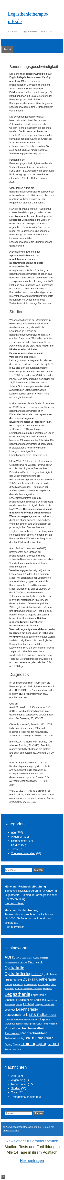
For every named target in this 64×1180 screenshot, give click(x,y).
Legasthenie (17, 994)
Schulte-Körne (34, 1038)
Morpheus (10, 1023)
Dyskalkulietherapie (39, 979)
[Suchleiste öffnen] (3, 42)
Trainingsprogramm (40, 1043)
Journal (18, 989)
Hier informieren (14, 903)
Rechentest (12, 1033)
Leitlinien (19, 1005)
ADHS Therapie (40, 958)
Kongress (47, 989)
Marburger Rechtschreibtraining (21, 1019)
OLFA (39, 1024)
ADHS (10, 957)
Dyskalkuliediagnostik (23, 973)
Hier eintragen (32, 1160)
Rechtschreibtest (33, 1033)
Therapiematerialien (23, 853)
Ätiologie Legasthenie (13, 1049)
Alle (13, 832)
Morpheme (44, 1019)
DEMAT (23, 963)
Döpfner (8, 984)
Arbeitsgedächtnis (12, 963)
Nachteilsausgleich (26, 1023)
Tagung (8, 1044)
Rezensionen (19, 840)
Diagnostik (35, 962)
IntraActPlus (44, 984)
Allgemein (17, 836)
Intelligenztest (30, 984)
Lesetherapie (27, 1009)
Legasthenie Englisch (31, 999)
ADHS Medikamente (24, 958)
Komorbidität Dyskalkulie (32, 989)
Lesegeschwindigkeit (44, 1004)
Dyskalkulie (14, 968)
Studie (48, 1038)
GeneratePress (11, 1130)
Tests (14, 849)
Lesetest (10, 1009)
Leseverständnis (16, 1014)
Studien (15, 845)
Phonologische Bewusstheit (24, 1028)
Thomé (16, 1044)
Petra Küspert (50, 1023)
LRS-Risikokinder (42, 1015)
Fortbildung (18, 984)
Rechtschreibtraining (14, 1038)
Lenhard (28, 1004)
